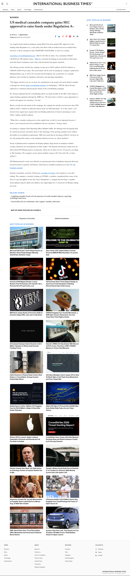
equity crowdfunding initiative (35, 85)
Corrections (38, 564)
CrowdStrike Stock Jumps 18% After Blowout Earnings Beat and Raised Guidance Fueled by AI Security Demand (62, 439)
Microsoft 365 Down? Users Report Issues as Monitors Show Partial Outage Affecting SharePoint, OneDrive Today (26, 253)
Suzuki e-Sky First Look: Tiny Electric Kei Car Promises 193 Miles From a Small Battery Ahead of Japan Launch (62, 533)
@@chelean (24, 35)
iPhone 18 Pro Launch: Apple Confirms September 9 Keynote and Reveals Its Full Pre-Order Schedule (25, 439)
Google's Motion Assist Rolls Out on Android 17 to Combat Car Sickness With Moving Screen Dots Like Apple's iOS (62, 470)
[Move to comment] (77, 36)
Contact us (38, 552)
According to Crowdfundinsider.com (22, 55)
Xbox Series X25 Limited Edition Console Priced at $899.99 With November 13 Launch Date (62, 253)
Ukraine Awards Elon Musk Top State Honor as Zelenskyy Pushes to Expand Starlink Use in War (26, 470)
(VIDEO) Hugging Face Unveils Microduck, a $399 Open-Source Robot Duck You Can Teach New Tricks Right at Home (62, 315)
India (66, 552)
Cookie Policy (38, 561)
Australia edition (121, 9)
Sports (19, 9)
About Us (37, 549)
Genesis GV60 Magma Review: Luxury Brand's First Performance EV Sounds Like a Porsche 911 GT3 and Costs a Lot (26, 284)
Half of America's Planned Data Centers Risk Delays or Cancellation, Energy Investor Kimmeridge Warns (26, 377)
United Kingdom (69, 558)
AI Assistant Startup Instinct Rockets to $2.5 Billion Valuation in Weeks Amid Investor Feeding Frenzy (25, 346)
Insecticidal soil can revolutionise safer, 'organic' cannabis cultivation (35, 202)
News (12, 9)
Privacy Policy (39, 558)
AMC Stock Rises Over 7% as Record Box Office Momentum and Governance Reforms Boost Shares (25, 533)
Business (5, 9)
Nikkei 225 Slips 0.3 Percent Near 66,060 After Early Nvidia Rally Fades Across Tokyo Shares (62, 408)
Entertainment (38, 9)
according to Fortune (48, 173)
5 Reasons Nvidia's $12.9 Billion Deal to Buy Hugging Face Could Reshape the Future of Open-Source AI (62, 501)
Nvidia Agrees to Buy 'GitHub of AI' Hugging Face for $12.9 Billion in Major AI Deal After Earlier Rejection (26, 408)
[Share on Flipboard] (66, 36)
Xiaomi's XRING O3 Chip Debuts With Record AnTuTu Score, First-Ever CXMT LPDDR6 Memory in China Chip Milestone (62, 346)
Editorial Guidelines (62, 218)
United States (69, 561)
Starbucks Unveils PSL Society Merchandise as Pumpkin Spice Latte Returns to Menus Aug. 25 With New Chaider (26, 501)
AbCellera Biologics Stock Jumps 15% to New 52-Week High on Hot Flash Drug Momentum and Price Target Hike (62, 377)
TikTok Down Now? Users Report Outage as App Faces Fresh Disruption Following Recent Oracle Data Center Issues (62, 284)
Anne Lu (14, 35)
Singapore (68, 555)
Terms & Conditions (40, 555)
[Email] (73, 36)
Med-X (37, 59)
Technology (27, 9)
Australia (67, 549)
